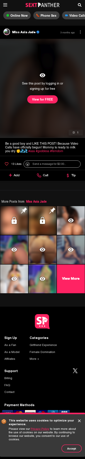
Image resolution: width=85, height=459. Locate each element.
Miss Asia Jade (36, 201)
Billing (8, 378)
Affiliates (9, 358)
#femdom (56, 151)
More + (34, 358)
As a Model (12, 352)
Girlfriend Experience (43, 345)
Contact (9, 392)
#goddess (42, 151)
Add (17, 175)
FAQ (7, 385)
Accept (71, 448)
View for (42, 99)
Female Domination (42, 352)
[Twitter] (75, 371)
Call (45, 175)
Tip (73, 175)
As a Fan (10, 345)
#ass (31, 151)
